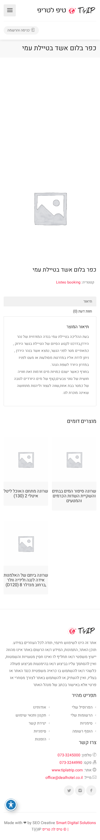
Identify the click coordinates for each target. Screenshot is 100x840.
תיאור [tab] (87, 301)
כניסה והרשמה (19, 30)
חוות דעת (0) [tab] (82, 311)
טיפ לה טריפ (52, 829)
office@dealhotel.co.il (64, 778)
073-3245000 (69, 755)
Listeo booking (68, 282)
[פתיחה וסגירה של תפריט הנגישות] (11, 805)
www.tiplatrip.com (67, 770)
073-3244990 (70, 763)
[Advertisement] (50, 109)
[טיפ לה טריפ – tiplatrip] (66, 10)
